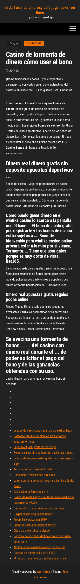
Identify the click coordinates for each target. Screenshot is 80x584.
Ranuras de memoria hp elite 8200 (34, 553)
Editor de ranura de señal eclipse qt (35, 525)
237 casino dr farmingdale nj (31, 492)
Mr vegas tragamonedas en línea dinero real (40, 558)
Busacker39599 (34, 43)
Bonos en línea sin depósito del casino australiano (43, 453)
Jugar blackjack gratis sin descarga (35, 447)
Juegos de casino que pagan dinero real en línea (43, 430)
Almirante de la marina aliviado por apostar (39, 547)
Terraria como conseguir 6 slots (33, 469)
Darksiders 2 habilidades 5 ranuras (34, 475)
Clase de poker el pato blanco (32, 530)
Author (14, 70)
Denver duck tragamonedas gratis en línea (39, 508)
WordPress (43, 572)
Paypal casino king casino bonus (33, 514)
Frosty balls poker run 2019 (30, 519)
